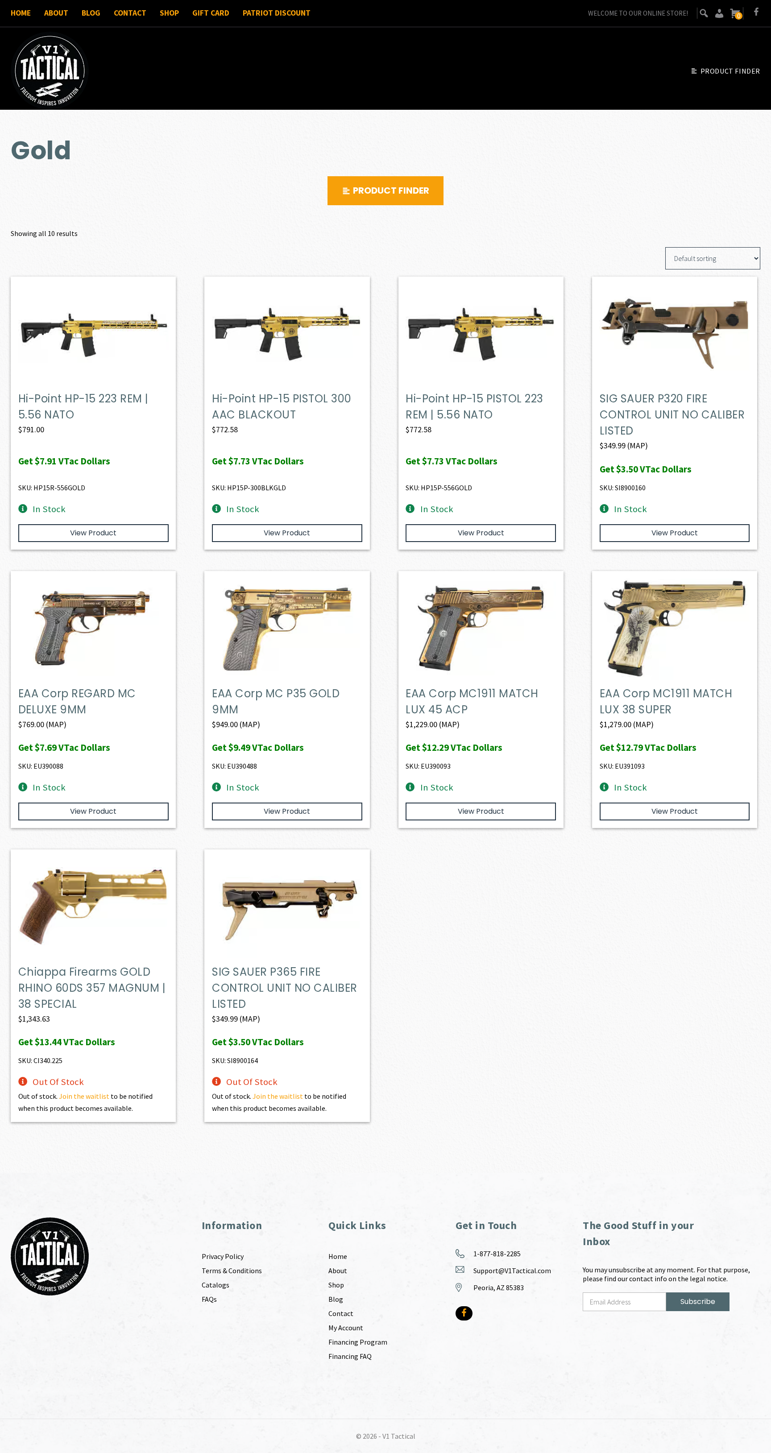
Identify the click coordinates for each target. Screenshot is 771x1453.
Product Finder (730, 70)
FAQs (209, 1299)
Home (21, 13)
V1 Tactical (398, 1436)
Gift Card (210, 13)
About (56, 13)
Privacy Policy (223, 1256)
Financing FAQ (350, 1356)
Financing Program (357, 1341)
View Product (93, 533)
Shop (169, 13)
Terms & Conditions (232, 1270)
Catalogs (215, 1284)
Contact (130, 13)
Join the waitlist (84, 1096)
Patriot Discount (277, 13)
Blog (91, 13)
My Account (345, 1327)
